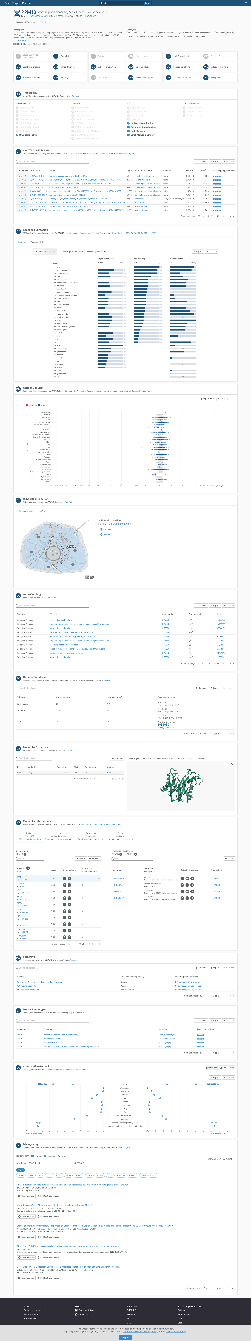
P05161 (24, 899)
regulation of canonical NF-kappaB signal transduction (73, 636)
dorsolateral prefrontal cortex (148, 191)
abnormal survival (51, 1042)
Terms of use (30, 1318)
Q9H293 (24, 919)
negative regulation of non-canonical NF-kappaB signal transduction (79, 624)
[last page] (233, 216)
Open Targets (72, 96)
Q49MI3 (24, 912)
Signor (102, 824)
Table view (213, 1068)
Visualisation (228, 1068)
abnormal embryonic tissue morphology (61, 1035)
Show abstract (28, 1196)
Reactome (110, 824)
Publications (184, 1314)
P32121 (24, 880)
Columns (202, 161)
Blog (180, 1322)
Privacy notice (31, 1314)
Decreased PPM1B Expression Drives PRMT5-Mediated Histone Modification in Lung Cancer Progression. (68, 1266)
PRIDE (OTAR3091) (139, 233)
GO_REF (220, 636)
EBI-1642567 (118, 898)
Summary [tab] (22, 242)
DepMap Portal (145, 391)
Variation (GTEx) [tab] (37, 242)
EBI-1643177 (118, 885)
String (118, 824)
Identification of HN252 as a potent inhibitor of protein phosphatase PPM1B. (54, 1205)
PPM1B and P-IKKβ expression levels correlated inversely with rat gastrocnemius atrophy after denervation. (69, 1246)
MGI (82, 1013)
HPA (71, 502)
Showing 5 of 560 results (220, 1159)
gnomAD (106, 680)
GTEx (128, 233)
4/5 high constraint (166, 727)
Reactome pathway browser (189, 982)
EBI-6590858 (118, 878)
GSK (129, 1318)
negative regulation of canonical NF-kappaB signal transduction (77, 649)
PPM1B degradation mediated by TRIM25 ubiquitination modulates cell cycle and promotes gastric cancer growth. (72, 1184)
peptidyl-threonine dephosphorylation (66, 653)
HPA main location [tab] (26, 511)
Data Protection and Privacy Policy (140, 1331)
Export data (208, 399)
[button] (59, 263)
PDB (109, 772)
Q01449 (24, 893)
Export (216, 161)
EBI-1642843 (118, 891)
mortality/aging (165, 1042)
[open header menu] (246, 3)
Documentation (86, 1310)
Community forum (32, 1310)
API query (230, 161)
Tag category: (22, 1156)
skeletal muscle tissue (144, 176)
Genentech (132, 1314)
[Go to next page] (232, 1288)
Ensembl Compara (78, 1070)
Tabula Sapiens (117, 233)
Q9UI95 (24, 886)
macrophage (140, 199)
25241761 (215, 878)
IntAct (96, 824)
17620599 (215, 885)
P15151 (24, 925)
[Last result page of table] (99, 944)
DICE (154, 233)
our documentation (77, 233)
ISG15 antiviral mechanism (28, 990)
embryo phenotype (166, 1035)
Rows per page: (188, 216)
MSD (129, 1322)
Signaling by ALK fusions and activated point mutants (40, 982)
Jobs (180, 1318)
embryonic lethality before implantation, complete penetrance (71, 1047)
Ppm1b (19, 1035)
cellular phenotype (166, 1039)
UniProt (65, 502)
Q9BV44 (24, 939)
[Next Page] (230, 216)
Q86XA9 (24, 932)
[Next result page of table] (96, 944)
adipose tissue (141, 206)
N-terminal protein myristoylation (64, 645)
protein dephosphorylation (61, 620)
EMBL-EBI (132, 1310)
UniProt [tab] (42, 511)
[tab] (25, 22)
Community (84, 1314)
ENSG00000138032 (38, 16)
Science (182, 1310)
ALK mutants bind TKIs (26, 986)
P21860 (24, 906)
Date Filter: (21, 1163)
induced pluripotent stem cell (147, 183)
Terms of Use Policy (176, 1331)
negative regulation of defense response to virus (71, 632)
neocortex (139, 202)
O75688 (59, 16)
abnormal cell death (52, 1039)
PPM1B (79, 16)
